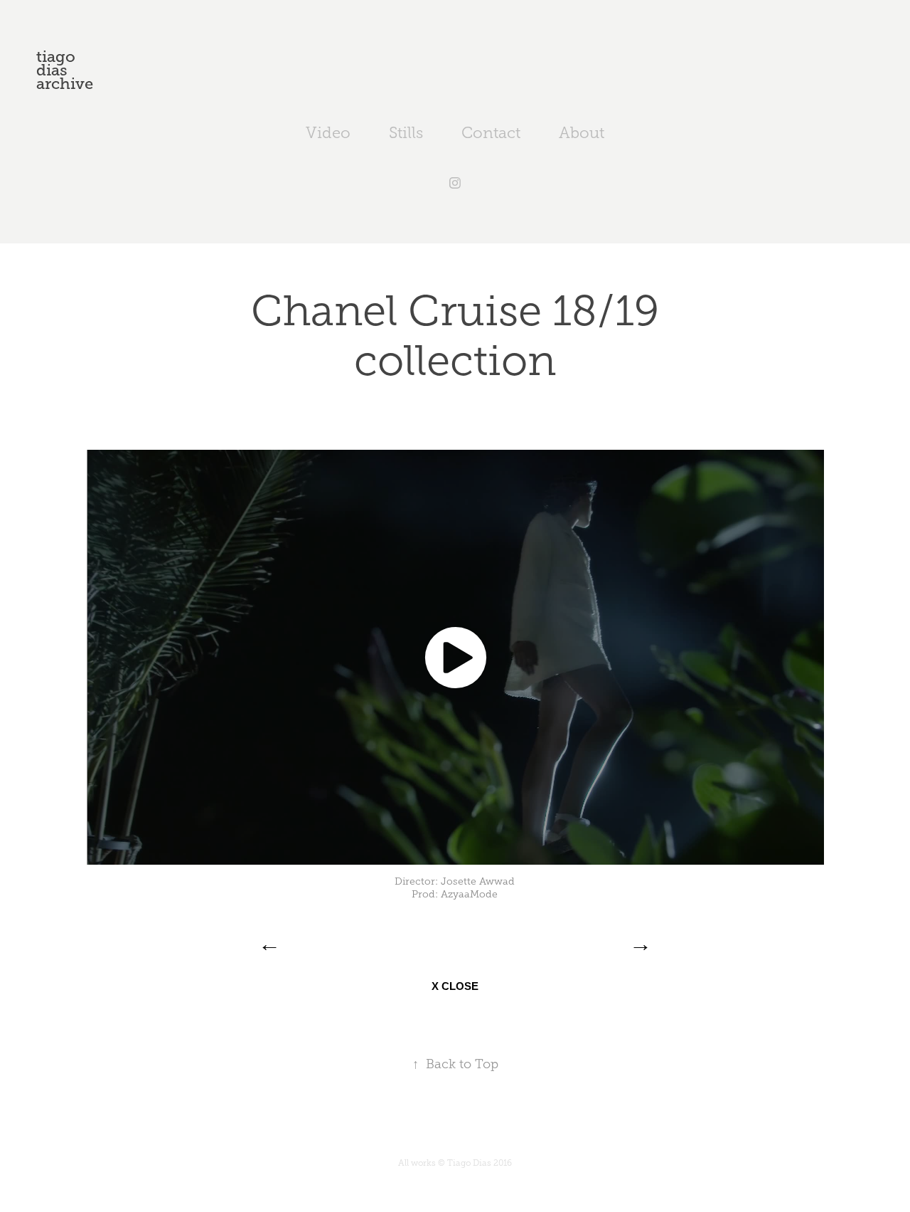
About (581, 133)
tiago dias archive (64, 70)
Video (328, 133)
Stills (406, 133)
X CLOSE (455, 986)
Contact (490, 133)
